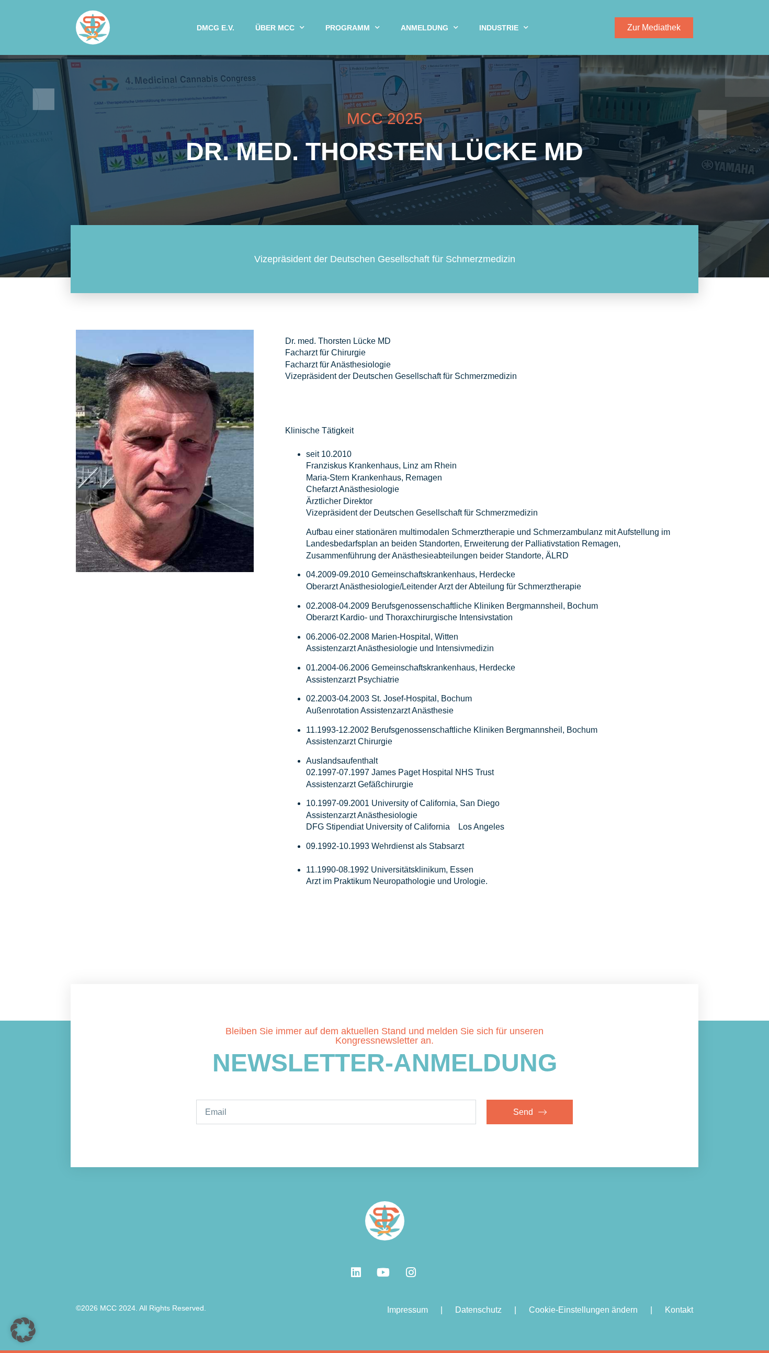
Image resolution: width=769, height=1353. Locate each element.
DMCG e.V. (215, 28)
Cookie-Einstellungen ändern (583, 1309)
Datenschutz (478, 1309)
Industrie (498, 28)
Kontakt (679, 1309)
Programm (347, 28)
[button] (23, 1330)
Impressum (407, 1309)
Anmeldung (424, 28)
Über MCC (275, 28)
